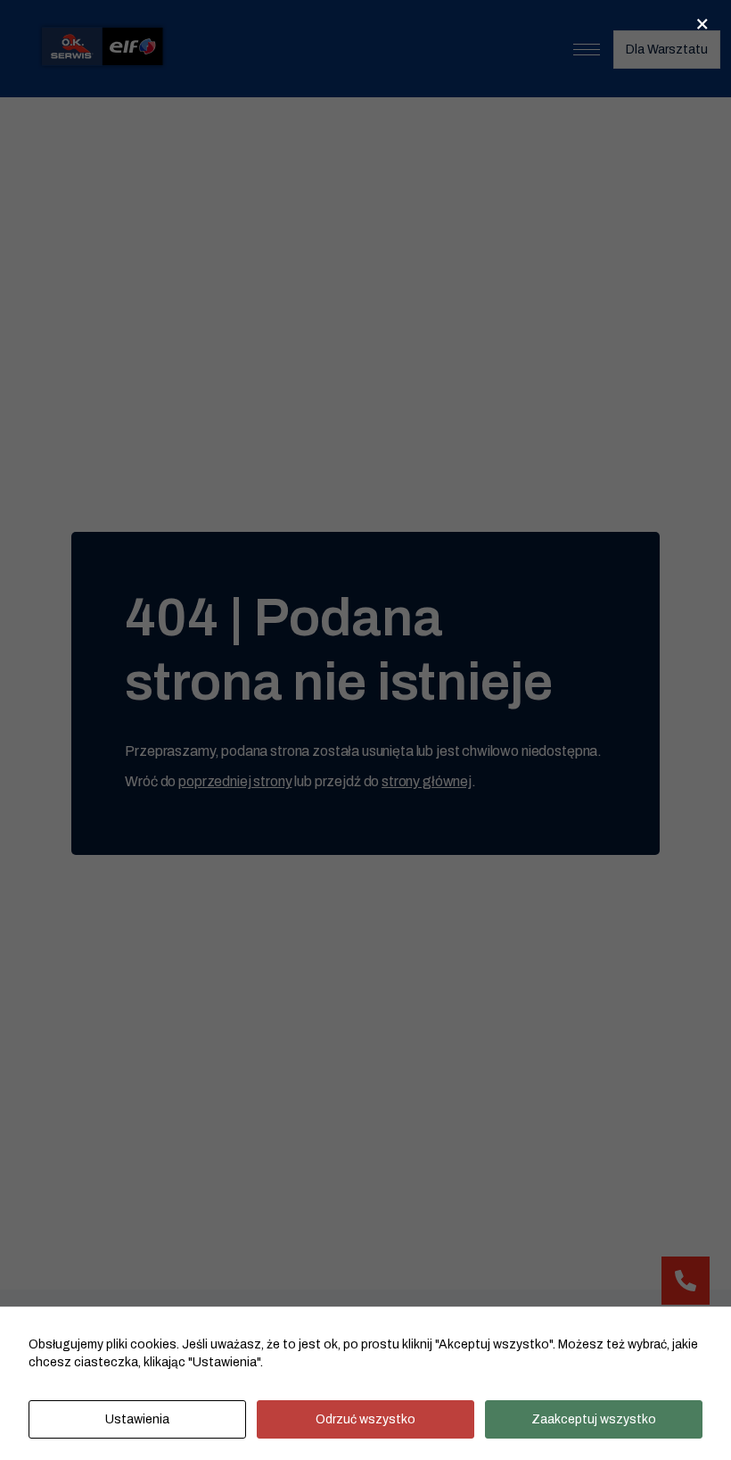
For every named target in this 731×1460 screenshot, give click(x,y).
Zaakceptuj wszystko (593, 1419)
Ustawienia (137, 1419)
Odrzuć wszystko (365, 1419)
